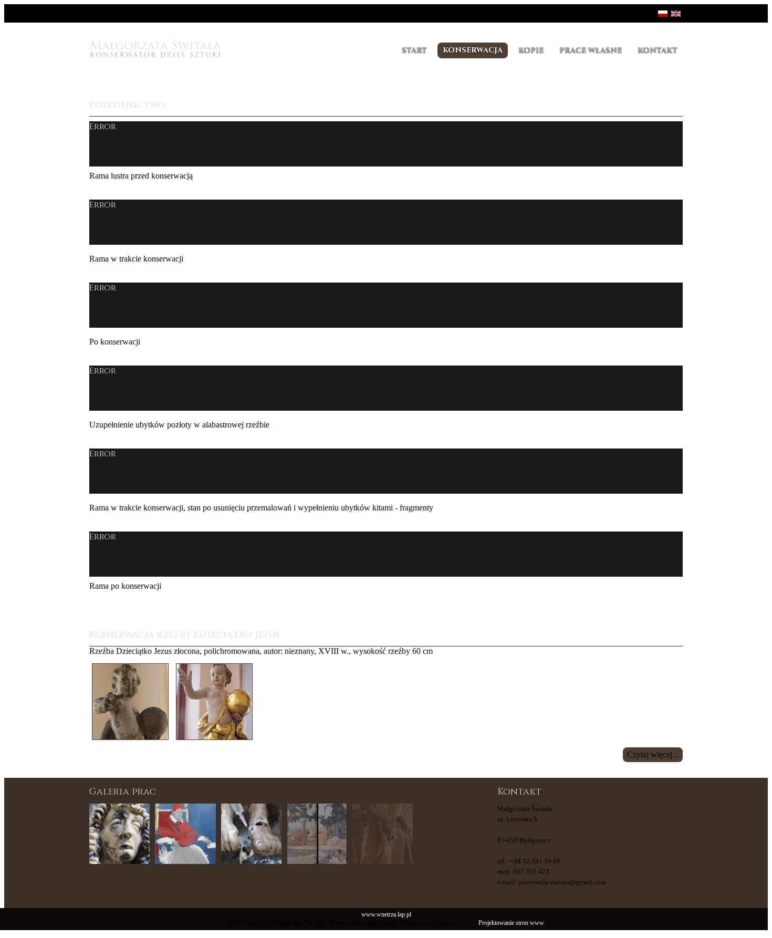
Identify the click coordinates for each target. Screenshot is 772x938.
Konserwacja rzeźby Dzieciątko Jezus (184, 634)
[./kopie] (317, 834)
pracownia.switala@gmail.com (562, 882)
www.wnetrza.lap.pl (386, 914)
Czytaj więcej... (653, 754)
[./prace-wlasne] (185, 834)
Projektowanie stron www (511, 923)
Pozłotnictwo (127, 104)
